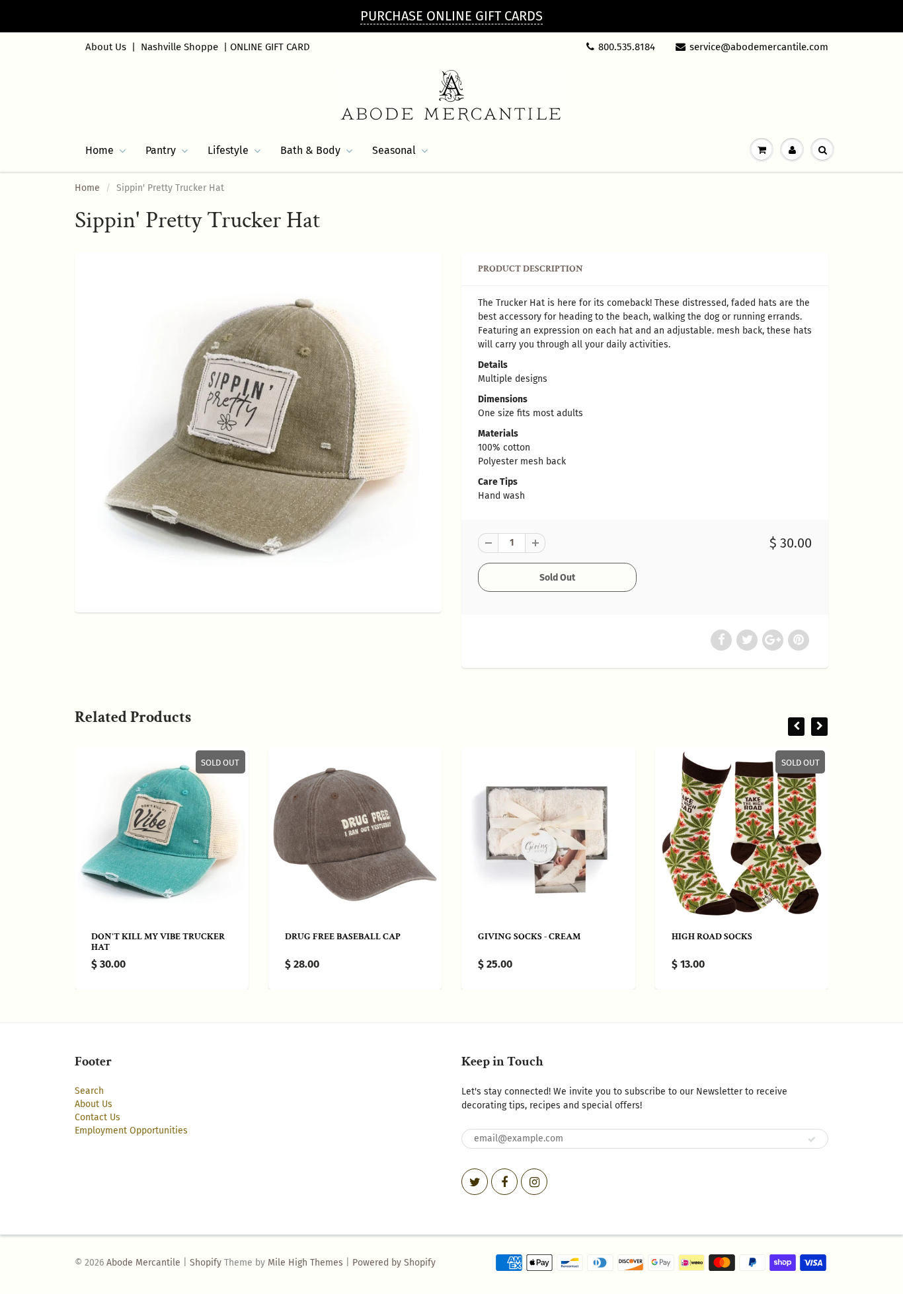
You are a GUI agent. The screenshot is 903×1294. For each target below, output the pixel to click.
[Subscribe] (811, 1139)
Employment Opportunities (131, 1130)
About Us (105, 47)
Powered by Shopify (394, 1262)
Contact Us (97, 1117)
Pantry (160, 150)
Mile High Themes (305, 1262)
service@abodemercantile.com (758, 47)
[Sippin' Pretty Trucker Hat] (258, 431)
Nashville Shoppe (179, 47)
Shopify (205, 1262)
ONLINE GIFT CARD (270, 47)
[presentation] (796, 726)
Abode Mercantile (143, 1262)
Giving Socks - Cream (529, 937)
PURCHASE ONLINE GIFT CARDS (451, 16)
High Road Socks (712, 937)
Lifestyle (228, 150)
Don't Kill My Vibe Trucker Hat (158, 942)
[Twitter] (474, 1181)
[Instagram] (534, 1181)
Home (99, 150)
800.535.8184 (626, 47)
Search (89, 1090)
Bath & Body (310, 150)
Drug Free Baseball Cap (343, 937)
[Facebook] (504, 1181)
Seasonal (394, 150)
